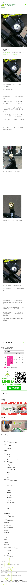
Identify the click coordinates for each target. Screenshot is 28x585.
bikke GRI (9, 490)
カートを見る (4, 570)
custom (5, 450)
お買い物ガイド (5, 561)
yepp (8, 553)
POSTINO (9, 510)
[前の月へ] (16, 351)
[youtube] (14, 408)
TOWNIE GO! (11, 516)
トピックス (6, 534)
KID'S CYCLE (6, 461)
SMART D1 (9, 448)
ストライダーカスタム (12, 54)
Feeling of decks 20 (11, 465)
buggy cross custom (13, 442)
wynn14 (8, 474)
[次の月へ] (22, 351)
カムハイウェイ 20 (11, 502)
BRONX (8, 454)
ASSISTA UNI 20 (10, 485)
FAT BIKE (5, 453)
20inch (9, 506)
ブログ (9, 52)
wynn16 (8, 477)
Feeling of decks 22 (11, 467)
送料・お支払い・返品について (9, 573)
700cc (8, 508)
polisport (9, 550)
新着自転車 (6, 544)
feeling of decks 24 (11, 469)
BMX (5, 439)
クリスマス (6, 532)
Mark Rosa (9, 495)
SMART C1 (9, 445)
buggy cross (6, 441)
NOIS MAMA (9, 497)
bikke (8, 487)
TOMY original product (8, 527)
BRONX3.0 (11, 462)
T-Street (8, 456)
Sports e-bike (6, 515)
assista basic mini (10, 483)
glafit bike (11, 556)
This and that (6, 522)
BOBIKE (16, 548)
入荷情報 (6, 542)
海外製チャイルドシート (9, 547)
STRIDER (4, 54)
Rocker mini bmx (7, 513)
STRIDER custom (10, 520)
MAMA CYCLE (6, 479)
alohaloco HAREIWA (13, 480)
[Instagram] (14, 426)
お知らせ (6, 52)
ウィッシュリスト (5, 567)
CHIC (5, 444)
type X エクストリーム (12, 459)
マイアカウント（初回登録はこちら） (11, 564)
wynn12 (8, 472)
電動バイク (6, 555)
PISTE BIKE (6, 505)
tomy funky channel (8, 525)
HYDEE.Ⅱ (9, 492)
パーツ (5, 537)
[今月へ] (19, 351)
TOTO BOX (9, 500)
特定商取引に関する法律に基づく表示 (11, 575)
